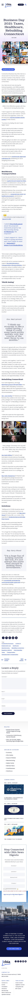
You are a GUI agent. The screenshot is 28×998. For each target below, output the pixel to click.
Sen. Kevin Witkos (7, 455)
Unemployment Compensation (10, 654)
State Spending (18, 650)
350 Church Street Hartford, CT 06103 (11, 974)
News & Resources (6, 992)
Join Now (21, 4)
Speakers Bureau (6, 994)
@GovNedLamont (16, 224)
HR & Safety (9, 755)
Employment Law (6, 646)
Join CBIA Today (14, 948)
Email (3, 698)
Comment (4, 676)
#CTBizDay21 (9, 232)
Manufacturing (6, 648)
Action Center (19, 983)
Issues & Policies (11, 758)
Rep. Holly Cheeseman (8, 476)
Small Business (10, 768)
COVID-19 (18, 643)
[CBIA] (8, 5)
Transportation (11, 652)
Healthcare (16, 646)
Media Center (10, 763)
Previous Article (6, 659)
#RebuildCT (11, 243)
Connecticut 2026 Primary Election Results (13, 736)
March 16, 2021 (6, 219)
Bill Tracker (18, 988)
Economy (9, 752)
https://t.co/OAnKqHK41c (13, 245)
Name (3, 691)
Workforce (9, 771)
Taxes (3, 652)
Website (3, 706)
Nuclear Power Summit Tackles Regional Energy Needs (13, 731)
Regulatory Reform (7, 650)
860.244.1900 (5, 976)
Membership (5, 990)
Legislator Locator (20, 984)
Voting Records (19, 986)
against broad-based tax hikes (16, 181)
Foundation (4, 986)
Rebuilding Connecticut (18, 648)
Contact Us (4, 983)
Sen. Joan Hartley (7, 396)
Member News (10, 766)
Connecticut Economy (7, 643)
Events (3, 984)
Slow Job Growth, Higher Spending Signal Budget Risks (14, 740)
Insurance (4, 988)
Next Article (21, 659)
